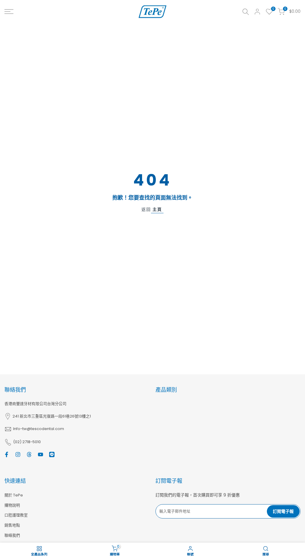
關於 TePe (13, 495)
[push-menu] (8, 12)
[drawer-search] (245, 11)
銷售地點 (12, 525)
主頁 (157, 209)
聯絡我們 (12, 535)
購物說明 (12, 505)
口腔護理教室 (16, 515)
